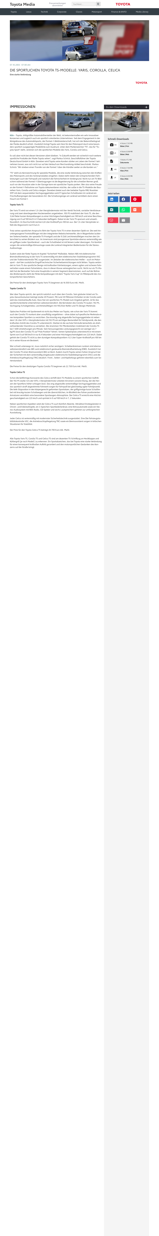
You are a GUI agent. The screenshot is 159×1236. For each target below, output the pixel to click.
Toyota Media (22, 4)
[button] (113, 200)
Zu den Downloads (116, 107)
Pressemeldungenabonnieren (57, 4)
